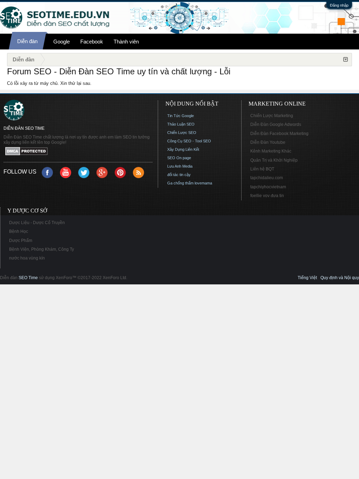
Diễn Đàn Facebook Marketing (279, 133)
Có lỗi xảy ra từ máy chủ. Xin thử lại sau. (49, 83)
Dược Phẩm (20, 240)
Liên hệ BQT (262, 169)
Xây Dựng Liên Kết (183, 149)
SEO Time (28, 277)
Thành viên (126, 42)
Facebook (91, 42)
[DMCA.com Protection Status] (78, 151)
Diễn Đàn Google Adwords (275, 124)
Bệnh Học (18, 231)
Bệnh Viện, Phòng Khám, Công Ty (41, 249)
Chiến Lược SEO (181, 132)
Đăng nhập (339, 5)
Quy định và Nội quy (339, 277)
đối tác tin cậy (179, 175)
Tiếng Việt (307, 277)
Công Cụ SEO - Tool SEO (189, 141)
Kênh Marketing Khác (270, 151)
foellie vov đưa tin (267, 195)
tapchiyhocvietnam (268, 186)
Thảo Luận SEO (181, 124)
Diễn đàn (27, 41)
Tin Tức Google (180, 116)
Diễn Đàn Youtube (267, 142)
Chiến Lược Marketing (271, 115)
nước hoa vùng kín (27, 258)
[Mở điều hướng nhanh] (346, 59)
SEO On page (179, 158)
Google (61, 42)
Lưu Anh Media (179, 166)
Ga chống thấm (180, 183)
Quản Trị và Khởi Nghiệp (274, 160)
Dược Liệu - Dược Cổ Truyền (37, 222)
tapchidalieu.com (266, 177)
